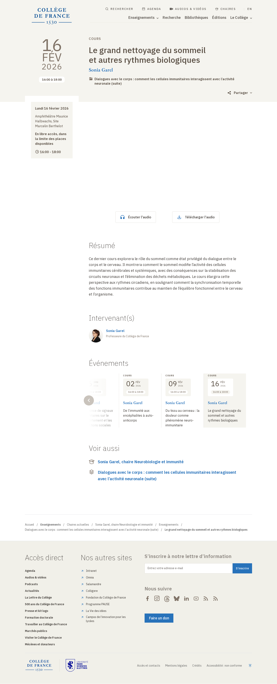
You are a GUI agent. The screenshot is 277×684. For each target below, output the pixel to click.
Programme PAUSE (98, 604)
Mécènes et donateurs (40, 644)
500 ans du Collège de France (44, 604)
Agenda (154, 9)
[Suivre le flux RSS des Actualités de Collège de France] (206, 598)
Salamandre (93, 584)
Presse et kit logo (36, 611)
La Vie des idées (96, 611)
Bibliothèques (196, 17)
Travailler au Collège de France (46, 624)
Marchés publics (36, 631)
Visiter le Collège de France (43, 637)
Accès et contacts (148, 665)
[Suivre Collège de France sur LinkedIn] (186, 598)
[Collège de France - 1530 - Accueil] (52, 16)
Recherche (172, 17)
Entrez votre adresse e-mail (165, 568)
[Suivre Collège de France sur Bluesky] (176, 598)
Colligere (92, 591)
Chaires (228, 9)
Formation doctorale (39, 617)
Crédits (197, 665)
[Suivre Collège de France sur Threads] (167, 598)
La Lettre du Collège (38, 597)
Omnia (90, 577)
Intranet (91, 571)
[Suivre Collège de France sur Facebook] (147, 598)
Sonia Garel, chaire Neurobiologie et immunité (141, 461)
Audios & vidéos (191, 9)
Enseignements (168, 524)
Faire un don (159, 618)
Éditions (219, 17)
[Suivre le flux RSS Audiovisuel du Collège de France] (215, 598)
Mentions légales (176, 665)
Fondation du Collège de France (106, 597)
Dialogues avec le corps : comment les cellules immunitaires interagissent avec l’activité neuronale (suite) (167, 475)
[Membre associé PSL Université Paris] (77, 665)
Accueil (29, 524)
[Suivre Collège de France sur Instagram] (157, 598)
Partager (241, 93)
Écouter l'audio (139, 217)
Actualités (32, 591)
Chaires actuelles (78, 524)
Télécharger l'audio (200, 217)
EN (249, 9)
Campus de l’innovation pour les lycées (106, 619)
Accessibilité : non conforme (224, 665)
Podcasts (31, 584)
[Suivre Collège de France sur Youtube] (196, 598)
